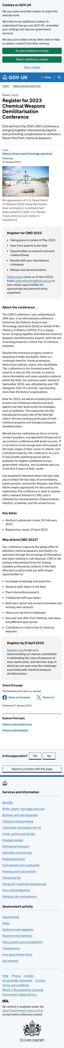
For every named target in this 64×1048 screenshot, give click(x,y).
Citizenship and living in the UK (21, 827)
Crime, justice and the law (18, 834)
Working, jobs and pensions (19, 896)
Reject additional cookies (32, 59)
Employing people (13, 859)
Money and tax (11, 877)
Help (5, 976)
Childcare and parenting (17, 821)
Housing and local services (19, 871)
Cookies (29, 976)
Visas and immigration (16, 890)
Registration (15, 277)
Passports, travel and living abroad (24, 884)
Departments (10, 917)
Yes (37, 756)
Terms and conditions (15, 985)
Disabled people (12, 840)
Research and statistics (17, 936)
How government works (17, 954)
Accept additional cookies (32, 51)
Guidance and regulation (17, 929)
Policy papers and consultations (22, 942)
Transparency (11, 948)
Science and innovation (15, 730)
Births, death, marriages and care (23, 809)
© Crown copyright (32, 1040)
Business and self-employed (20, 815)
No (51, 756)
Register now (15, 650)
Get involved (10, 961)
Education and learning (17, 852)
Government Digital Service (19, 994)
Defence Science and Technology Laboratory (27, 153)
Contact (40, 980)
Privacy (16, 976)
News (6, 923)
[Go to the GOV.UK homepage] (14, 77)
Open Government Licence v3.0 (22, 1010)
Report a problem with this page (32, 769)
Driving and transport (15, 846)
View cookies (32, 67)
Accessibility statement (17, 980)
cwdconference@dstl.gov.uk (32, 281)
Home (5, 86)
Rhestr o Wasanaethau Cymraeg (22, 990)
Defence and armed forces (27, 86)
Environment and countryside (20, 865)
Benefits (7, 802)
